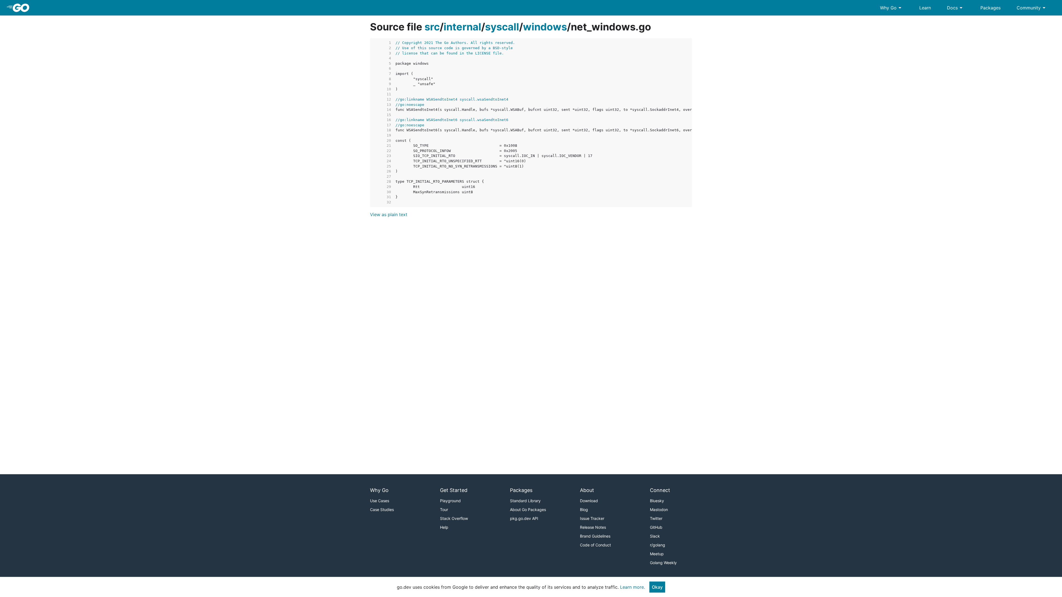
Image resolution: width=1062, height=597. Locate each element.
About (587, 490)
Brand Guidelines (595, 536)
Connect (660, 490)
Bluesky (657, 500)
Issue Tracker (592, 518)
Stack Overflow (454, 518)
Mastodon (659, 509)
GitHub (656, 527)
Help (444, 527)
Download (589, 500)
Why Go (891, 7)
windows (545, 27)
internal (462, 27)
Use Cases (379, 500)
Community (1032, 7)
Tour (444, 509)
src (432, 27)
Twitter (656, 518)
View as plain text (388, 214)
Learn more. (632, 587)
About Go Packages (528, 509)
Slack (655, 536)
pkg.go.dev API (524, 518)
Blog (584, 509)
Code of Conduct (595, 545)
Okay (657, 587)
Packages (990, 8)
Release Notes (593, 527)
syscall (502, 27)
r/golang (657, 545)
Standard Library (525, 500)
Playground (450, 500)
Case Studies (382, 509)
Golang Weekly (663, 562)
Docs (955, 7)
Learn (925, 8)
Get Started (453, 490)
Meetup (657, 553)
